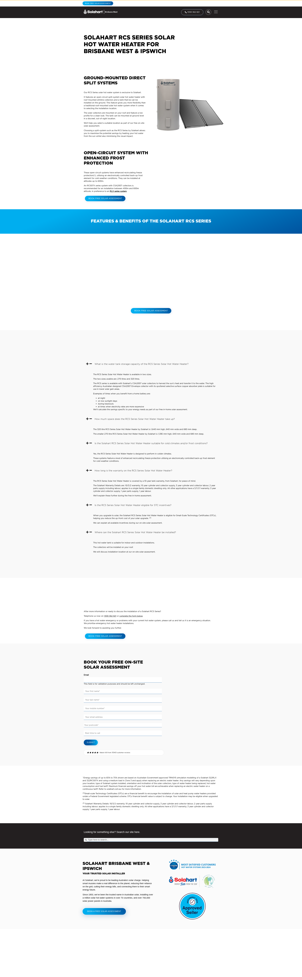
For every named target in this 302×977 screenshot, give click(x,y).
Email (86, 675)
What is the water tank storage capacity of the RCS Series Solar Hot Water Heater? (141, 364)
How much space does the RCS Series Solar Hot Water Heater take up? (135, 419)
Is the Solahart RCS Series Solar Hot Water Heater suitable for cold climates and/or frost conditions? (151, 443)
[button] (151, 364)
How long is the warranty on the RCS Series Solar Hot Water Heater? (133, 470)
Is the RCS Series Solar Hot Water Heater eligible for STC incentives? (133, 505)
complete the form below (131, 616)
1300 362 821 (110, 616)
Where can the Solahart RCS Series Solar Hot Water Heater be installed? (135, 532)
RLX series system (118, 191)
